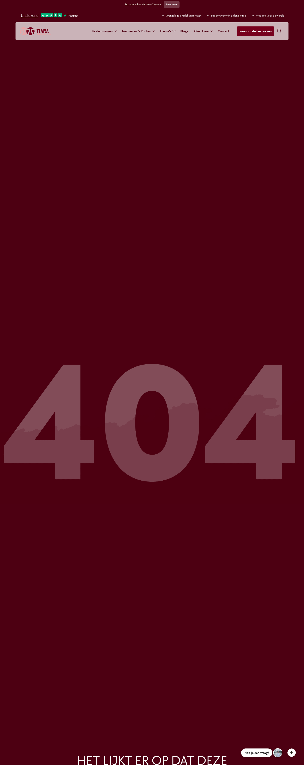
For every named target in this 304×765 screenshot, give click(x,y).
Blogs (184, 31)
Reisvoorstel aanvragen (255, 31)
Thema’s (165, 31)
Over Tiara (201, 31)
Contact (223, 31)
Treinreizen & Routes (136, 31)
